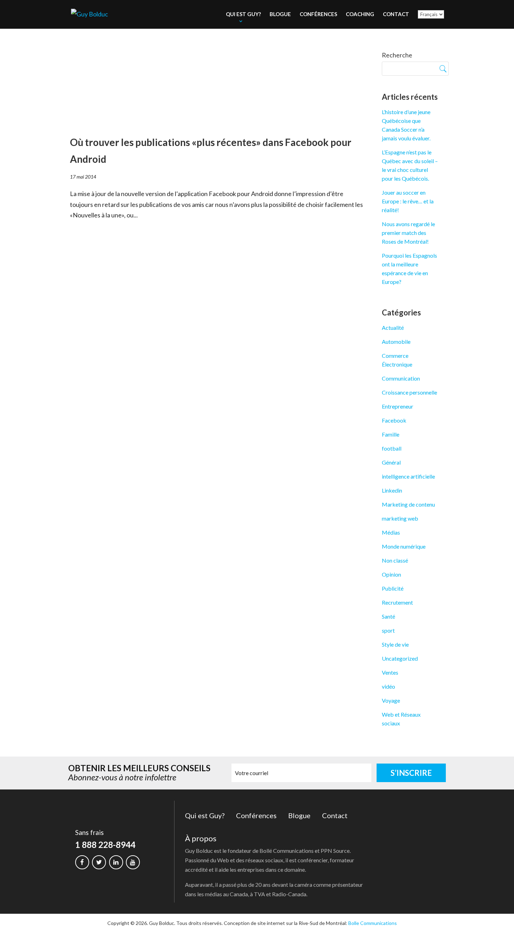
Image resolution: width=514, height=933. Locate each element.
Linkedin (392, 490)
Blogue (280, 14)
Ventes (390, 672)
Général (391, 462)
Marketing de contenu (408, 504)
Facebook (394, 420)
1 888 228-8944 (105, 845)
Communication (401, 378)
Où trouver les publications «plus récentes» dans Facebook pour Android (210, 150)
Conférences (318, 14)
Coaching (360, 14)
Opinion (391, 574)
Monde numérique (404, 546)
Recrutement (397, 602)
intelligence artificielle (408, 476)
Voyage (391, 700)
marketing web (400, 518)
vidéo (388, 686)
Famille (390, 434)
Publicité (393, 588)
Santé (388, 616)
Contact (396, 14)
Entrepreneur (397, 406)
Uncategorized (400, 658)
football (391, 448)
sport (388, 630)
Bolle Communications (372, 923)
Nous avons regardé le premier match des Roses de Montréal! (408, 233)
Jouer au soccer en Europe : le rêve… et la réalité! (408, 201)
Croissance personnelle (409, 392)
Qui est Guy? (243, 14)
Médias (391, 532)
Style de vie (395, 644)
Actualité (393, 327)
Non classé (395, 560)
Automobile (396, 341)
